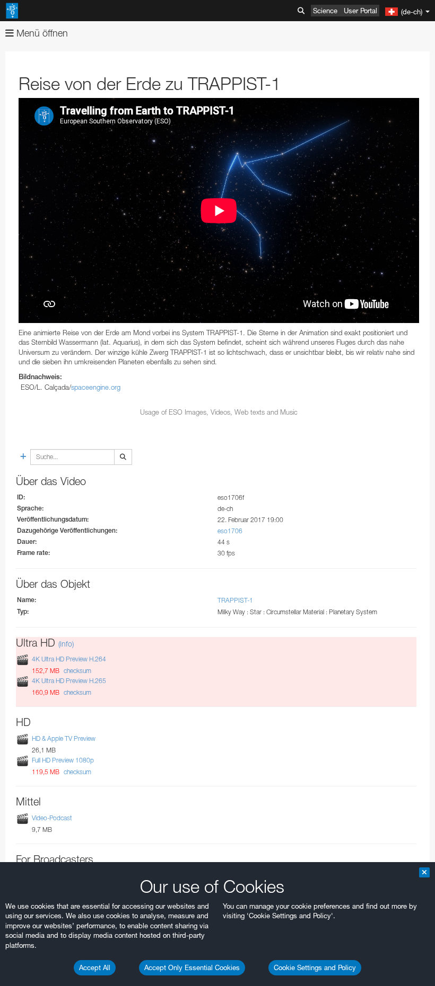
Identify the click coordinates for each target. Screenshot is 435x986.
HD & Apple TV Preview (63, 738)
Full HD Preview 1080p (63, 760)
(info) (66, 643)
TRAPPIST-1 (235, 600)
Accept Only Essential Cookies (192, 967)
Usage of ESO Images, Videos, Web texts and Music (219, 412)
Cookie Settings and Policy (315, 967)
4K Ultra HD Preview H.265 (69, 681)
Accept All (94, 967)
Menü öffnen (41, 33)
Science (325, 10)
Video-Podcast (52, 818)
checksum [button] (76, 671)
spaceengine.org (95, 387)
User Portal (360, 10)
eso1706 (230, 531)
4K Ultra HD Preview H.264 (69, 659)
